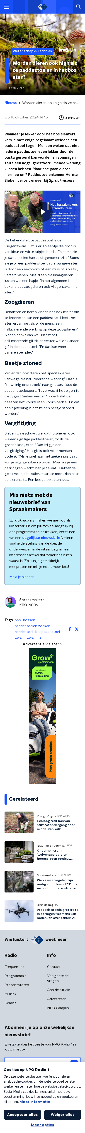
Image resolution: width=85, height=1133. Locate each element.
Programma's (15, 976)
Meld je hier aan (21, 577)
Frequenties (14, 967)
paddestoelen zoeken (32, 626)
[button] (6, 7)
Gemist (10, 1003)
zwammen (35, 637)
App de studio (58, 990)
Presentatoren (17, 985)
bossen (29, 620)
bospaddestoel (47, 632)
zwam (19, 637)
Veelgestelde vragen (58, 978)
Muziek (10, 994)
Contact (54, 967)
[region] (42, 212)
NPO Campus (58, 1008)
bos (18, 620)
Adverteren (56, 999)
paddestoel (24, 632)
